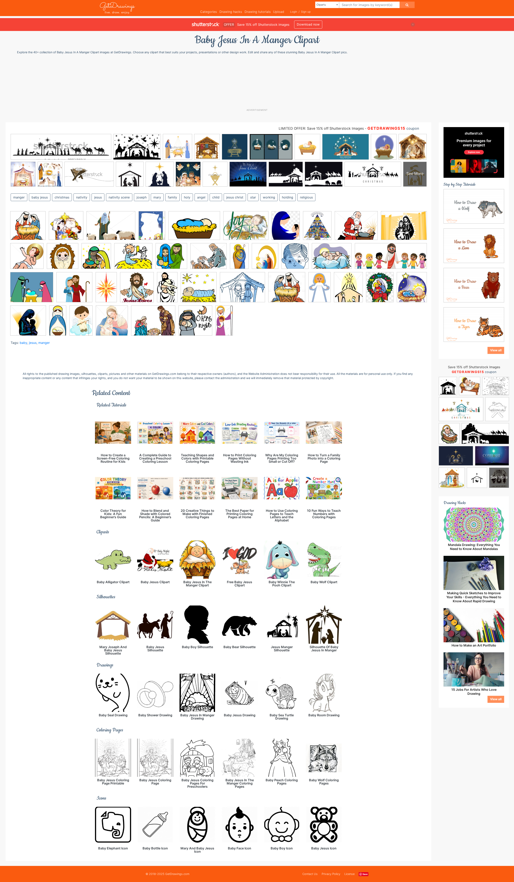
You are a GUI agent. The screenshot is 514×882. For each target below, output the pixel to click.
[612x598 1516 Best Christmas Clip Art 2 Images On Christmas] (27, 228)
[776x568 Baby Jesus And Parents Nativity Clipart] (404, 228)
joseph (142, 197)
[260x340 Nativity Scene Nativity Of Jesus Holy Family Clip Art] (379, 290)
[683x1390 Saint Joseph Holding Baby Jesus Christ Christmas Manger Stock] (224, 323)
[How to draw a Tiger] (474, 324)
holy (187, 197)
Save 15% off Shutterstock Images (474, 367)
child (215, 197)
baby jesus (40, 197)
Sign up (306, 11)
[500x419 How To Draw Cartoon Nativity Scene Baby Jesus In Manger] (31, 290)
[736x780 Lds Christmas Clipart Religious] (195, 323)
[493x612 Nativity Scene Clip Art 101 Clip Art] (348, 290)
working (269, 197)
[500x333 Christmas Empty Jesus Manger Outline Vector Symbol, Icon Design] (194, 228)
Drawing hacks (230, 12)
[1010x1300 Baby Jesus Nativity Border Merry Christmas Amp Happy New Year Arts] (152, 228)
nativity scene (119, 197)
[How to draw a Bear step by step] (474, 285)
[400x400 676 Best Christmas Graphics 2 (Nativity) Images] (66, 228)
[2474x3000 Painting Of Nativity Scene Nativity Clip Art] (317, 228)
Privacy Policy (331, 874)
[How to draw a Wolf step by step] (474, 206)
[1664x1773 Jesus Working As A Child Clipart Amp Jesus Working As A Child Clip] (137, 290)
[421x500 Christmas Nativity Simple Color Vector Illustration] (265, 258)
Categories (208, 12)
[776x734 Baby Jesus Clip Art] (26, 258)
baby (23, 343)
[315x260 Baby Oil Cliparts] (133, 258)
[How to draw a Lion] (474, 246)
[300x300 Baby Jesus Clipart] (62, 258)
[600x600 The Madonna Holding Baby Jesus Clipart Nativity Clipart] (28, 323)
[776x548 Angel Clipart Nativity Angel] (111, 228)
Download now (308, 24)
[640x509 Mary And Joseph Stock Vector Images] (242, 290)
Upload (278, 12)
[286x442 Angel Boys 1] (81, 323)
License (349, 874)
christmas (62, 197)
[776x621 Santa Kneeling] (356, 228)
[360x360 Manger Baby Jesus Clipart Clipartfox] (198, 290)
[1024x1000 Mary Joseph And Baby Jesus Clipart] (286, 290)
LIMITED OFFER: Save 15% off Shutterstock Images (321, 128)
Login (293, 11)
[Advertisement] (259, 81)
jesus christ (234, 197)
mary (157, 197)
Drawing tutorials (258, 12)
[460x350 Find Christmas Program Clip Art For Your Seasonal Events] (245, 228)
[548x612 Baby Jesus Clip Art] (112, 323)
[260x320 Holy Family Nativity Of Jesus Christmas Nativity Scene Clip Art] (286, 228)
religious (306, 197)
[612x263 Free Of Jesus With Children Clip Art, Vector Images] (391, 258)
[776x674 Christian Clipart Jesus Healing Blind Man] (208, 258)
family (172, 197)
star (253, 197)
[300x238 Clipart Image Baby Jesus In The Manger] (331, 258)
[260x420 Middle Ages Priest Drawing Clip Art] (319, 290)
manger (19, 197)
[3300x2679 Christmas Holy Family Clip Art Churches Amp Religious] (153, 323)
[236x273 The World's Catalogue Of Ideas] (412, 289)
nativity (81, 197)
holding (287, 197)
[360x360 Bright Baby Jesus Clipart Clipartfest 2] (171, 258)
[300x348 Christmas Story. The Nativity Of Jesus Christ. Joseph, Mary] (295, 258)
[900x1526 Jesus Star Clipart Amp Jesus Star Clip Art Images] (106, 290)
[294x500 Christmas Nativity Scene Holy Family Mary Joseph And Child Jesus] (239, 258)
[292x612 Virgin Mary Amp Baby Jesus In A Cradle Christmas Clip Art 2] (57, 323)
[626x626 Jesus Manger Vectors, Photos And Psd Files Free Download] (74, 290)
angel (201, 197)
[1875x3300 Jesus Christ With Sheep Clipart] (167, 290)
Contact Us (310, 874)
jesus (98, 197)
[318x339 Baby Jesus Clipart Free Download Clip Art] (96, 258)
